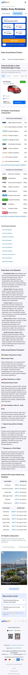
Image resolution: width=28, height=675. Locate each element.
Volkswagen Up (8, 503)
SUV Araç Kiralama (7, 230)
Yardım (13, 613)
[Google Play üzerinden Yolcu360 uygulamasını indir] (17, 630)
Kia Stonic (7, 499)
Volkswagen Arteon (8, 496)
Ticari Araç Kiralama (7, 244)
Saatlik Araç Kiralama (7, 261)
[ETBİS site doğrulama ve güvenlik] (17, 636)
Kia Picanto (7, 485)
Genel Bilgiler (6, 13)
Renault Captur (6, 519)
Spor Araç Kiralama (7, 258)
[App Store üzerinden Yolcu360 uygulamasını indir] (10, 630)
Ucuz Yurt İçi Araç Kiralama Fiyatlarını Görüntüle (13, 165)
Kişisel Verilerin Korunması (14, 673)
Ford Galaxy (6, 511)
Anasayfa (3, 6)
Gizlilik (14, 668)
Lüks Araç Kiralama (7, 233)
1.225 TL (16, 59)
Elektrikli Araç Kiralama (8, 237)
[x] (18, 621)
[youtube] (23, 621)
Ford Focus (6, 515)
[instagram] (26, 621)
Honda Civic (6, 529)
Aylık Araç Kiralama (7, 251)
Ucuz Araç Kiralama (7, 247)
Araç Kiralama (17, 13)
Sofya (3, 59)
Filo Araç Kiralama (6, 240)
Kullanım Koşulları (14, 671)
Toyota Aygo (8, 492)
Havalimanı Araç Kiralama (8, 254)
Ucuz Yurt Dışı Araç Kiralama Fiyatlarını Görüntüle (13, 216)
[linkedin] (21, 621)
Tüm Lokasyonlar (14, 589)
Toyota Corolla (6, 522)
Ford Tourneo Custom (7, 488)
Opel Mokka (6, 526)
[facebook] (15, 621)
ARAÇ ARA (14, 41)
